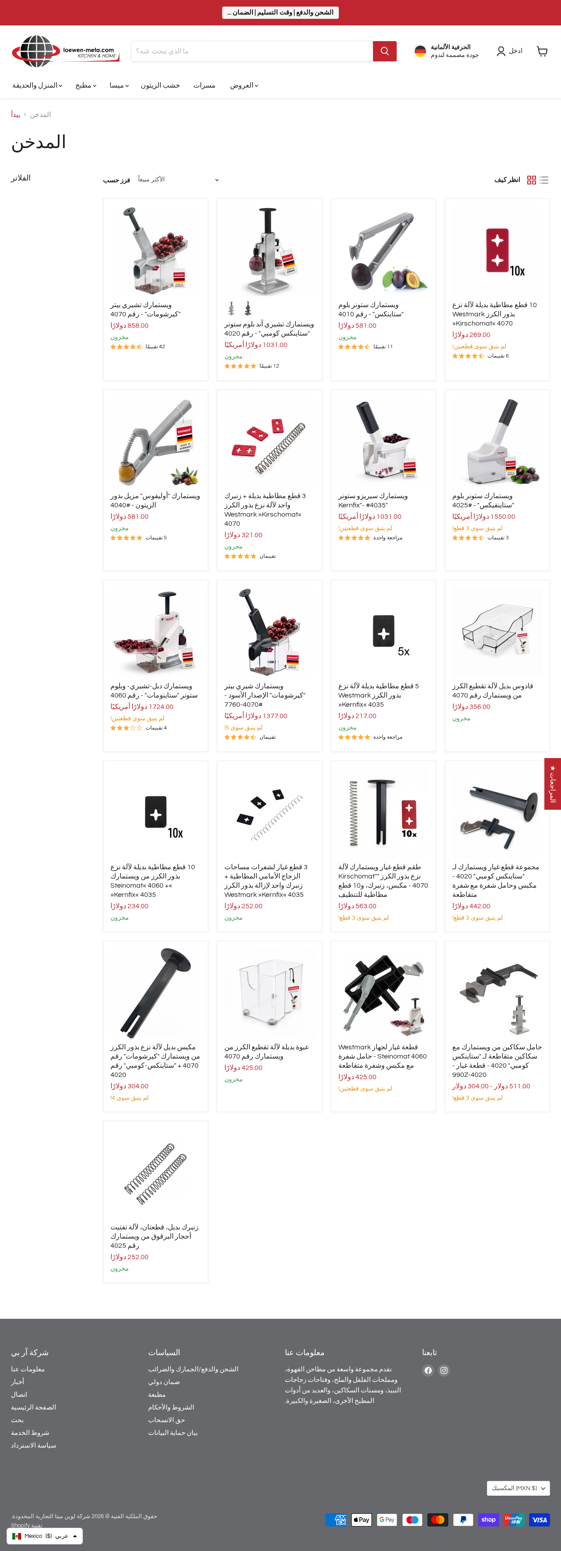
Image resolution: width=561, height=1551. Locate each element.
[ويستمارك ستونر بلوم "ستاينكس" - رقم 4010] (383, 251)
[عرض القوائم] (544, 180)
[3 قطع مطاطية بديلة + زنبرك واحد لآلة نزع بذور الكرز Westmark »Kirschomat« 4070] (269, 442)
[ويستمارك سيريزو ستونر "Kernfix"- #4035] (383, 442)
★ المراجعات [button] (552, 784)
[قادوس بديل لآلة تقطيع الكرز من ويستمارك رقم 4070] (497, 632)
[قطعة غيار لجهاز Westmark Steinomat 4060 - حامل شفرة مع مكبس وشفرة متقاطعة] (383, 993)
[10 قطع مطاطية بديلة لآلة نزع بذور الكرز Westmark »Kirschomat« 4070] (497, 251)
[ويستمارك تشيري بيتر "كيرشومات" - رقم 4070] (155, 251)
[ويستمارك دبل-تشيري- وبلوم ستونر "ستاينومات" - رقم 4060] (155, 632)
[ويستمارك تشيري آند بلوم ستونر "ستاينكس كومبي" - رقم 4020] (269, 251)
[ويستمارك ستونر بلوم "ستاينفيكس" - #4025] (497, 442)
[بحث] (385, 51)
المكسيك (514, 1488)
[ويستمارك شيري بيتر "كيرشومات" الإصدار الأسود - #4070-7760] (269, 632)
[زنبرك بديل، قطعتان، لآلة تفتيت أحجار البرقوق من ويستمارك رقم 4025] (155, 1173)
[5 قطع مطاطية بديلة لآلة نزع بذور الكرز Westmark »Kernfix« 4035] (383, 632)
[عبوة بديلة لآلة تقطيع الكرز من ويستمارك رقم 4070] (269, 993)
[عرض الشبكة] (531, 180)
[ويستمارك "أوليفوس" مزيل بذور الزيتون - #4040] (155, 442)
